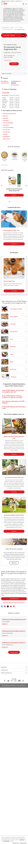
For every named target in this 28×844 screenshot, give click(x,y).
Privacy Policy (6, 841)
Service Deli (16, 369)
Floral (16, 354)
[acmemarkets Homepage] (5, 4)
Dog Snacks (6, 125)
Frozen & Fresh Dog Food (9, 113)
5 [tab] (14, 201)
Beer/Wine (16, 346)
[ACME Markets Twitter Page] (8, 681)
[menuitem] (6, 35)
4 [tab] (13, 201)
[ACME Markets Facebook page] (4, 681)
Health (7, 1)
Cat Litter (5, 118)
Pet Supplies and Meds (16, 309)
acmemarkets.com (18, 598)
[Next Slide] (26, 185)
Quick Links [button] (4, 667)
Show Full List (6, 139)
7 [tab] (17, 201)
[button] (23, 4)
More (23, 35)
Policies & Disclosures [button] (6, 673)
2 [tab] (10, 201)
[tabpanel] (14, 185)
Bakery (16, 361)
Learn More (18, 244)
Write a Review (15, 85)
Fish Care (5, 134)
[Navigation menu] (2, 4)
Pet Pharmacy (6, 136)
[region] (14, 840)
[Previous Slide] (2, 185)
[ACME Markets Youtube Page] (19, 681)
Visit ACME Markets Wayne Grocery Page (14, 602)
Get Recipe (17, 291)
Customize (22, 839)
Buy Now (18, 195)
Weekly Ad (5, 624)
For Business (18, 1)
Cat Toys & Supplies (8, 122)
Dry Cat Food (6, 129)
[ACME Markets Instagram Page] (15, 681)
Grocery (3, 1)
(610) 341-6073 (5, 83)
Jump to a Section (6, 73)
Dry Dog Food (6, 132)
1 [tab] (9, 201)
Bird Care (5, 116)
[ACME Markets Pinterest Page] (11, 681)
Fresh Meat (16, 324)
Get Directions (7, 60)
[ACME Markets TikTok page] (23, 681)
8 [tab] (18, 201)
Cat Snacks (6, 120)
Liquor (16, 339)
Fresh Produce (16, 331)
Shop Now (14, 64)
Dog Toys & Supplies (8, 127)
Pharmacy (12, 1)
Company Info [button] (4, 670)
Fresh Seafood (16, 316)
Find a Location (15, 652)
